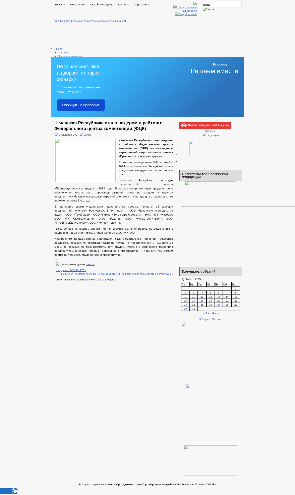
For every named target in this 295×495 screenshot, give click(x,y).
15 (235, 296)
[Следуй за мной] (186, 14)
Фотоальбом (77, 4)
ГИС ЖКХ (63, 52)
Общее (58, 48)
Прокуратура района (70, 56)
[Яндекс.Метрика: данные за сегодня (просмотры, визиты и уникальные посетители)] (210, 319)
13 (218, 296)
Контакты (123, 4)
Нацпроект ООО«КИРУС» (71, 270)
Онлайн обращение (101, 4)
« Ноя (206, 313)
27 (218, 304)
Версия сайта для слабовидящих (208, 125)
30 (185, 308)
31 (193, 308)
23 (185, 304)
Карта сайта (141, 4)
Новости (60, 4)
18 (202, 300)
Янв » (215, 313)
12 (210, 296)
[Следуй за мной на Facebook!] (185, 10)
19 (210, 300)
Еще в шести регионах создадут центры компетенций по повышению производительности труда (115, 273)
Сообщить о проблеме (81, 105)
